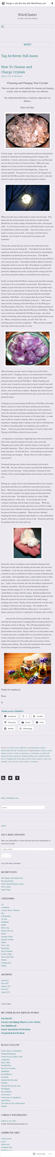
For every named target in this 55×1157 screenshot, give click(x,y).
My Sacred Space (7, 881)
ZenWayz (4, 1083)
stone (10, 761)
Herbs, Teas (5, 928)
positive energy (31, 759)
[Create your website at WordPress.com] (27, 3)
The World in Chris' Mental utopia (13, 1103)
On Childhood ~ (9, 1025)
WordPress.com (6, 1150)
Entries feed (5, 1144)
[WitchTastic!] (27, 31)
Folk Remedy (6, 916)
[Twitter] (10, 778)
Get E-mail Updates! (13, 834)
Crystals (43, 753)
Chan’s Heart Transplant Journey (12, 884)
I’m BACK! (6, 1018)
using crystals (23, 761)
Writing (3, 965)
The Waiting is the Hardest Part (12, 878)
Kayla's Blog (5, 1062)
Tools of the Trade (7, 957)
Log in (3, 1141)
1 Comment (33, 761)
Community (5, 907)
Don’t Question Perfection (15, 1029)
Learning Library (33, 747)
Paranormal (5, 750)
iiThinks (4, 1106)
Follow (6, 856)
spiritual (4, 761)
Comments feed (6, 1147)
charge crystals (46, 750)
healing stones (33, 756)
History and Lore (7, 930)
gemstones (17, 756)
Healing (24, 756)
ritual (45, 759)
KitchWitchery (6, 1065)
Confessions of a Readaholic (11, 1097)
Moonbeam (18, 76)
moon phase (21, 759)
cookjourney (5, 1059)
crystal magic (34, 753)
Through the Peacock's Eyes (11, 1086)
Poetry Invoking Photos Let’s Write (20, 1022)
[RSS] (3, 778)
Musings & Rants (7, 939)
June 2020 (4, 983)
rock (49, 759)
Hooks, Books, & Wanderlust (11, 1051)
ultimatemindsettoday (8, 1053)
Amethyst (37, 750)
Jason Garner (5, 1094)
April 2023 (5, 980)
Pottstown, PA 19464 (8, 1121)
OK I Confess (6, 887)
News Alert (5, 945)
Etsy (2, 913)
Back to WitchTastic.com (9, 798)
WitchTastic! (27, 15)
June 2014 (4, 989)
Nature (42, 747)
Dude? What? (6, 889)
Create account (6, 1138)
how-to (3, 759)
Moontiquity (5, 1088)
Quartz (40, 759)
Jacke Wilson (5, 1100)
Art (2, 904)
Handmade (5, 922)
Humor (3, 933)
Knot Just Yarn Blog (8, 1068)
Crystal (15, 753)
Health (41, 756)
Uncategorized (22, 750)
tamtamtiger (5, 1071)
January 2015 (6, 986)
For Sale (4, 919)
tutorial (15, 761)
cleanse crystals (6, 753)
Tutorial (13, 750)
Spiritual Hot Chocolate (9, 1080)
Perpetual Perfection (12, 1033)
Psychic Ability (6, 954)
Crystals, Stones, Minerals (17, 747)
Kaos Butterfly (6, 1091)
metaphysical (11, 759)
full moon (9, 756)
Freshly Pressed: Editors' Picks (12, 1056)
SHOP (3, 826)
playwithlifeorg (6, 1074)
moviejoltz (4, 1077)
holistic (47, 756)
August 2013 (5, 992)
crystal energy (24, 753)
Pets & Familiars (7, 951)
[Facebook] (17, 778)
